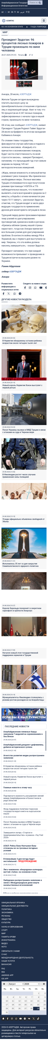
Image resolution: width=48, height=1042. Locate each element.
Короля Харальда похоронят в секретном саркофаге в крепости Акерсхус (21, 609)
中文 (28, 12)
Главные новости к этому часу (17, 787)
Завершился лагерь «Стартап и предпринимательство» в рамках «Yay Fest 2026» (23, 835)
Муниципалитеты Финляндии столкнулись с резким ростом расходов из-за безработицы (23, 698)
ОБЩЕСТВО (6, 919)
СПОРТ (4, 930)
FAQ (3, 969)
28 (31, 1008)
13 (25, 1001)
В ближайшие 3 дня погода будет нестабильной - (20, 860)
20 (25, 1005)
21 (31, 1005)
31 (7, 1012)
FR (15, 12)
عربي (22, 12)
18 (13, 1005)
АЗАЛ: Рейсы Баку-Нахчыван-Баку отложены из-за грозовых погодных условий (20, 848)
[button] (24, 69)
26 (19, 1008)
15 (38, 1001)
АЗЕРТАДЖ (25, 94)
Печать (21, 55)
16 (45, 1001)
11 (13, 1001)
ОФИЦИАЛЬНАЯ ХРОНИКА (13, 903)
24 (7, 1008)
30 (45, 1008)
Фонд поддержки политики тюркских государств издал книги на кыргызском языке (22, 811)
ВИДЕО (4, 943)
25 (13, 1008)
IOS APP (4, 979)
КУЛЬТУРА (5, 922)
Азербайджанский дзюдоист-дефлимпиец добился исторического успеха (23, 746)
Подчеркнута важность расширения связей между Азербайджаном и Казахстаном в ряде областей (23, 798)
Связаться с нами (10, 951)
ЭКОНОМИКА (7, 912)
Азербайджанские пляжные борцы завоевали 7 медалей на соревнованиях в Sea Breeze (23, 734)
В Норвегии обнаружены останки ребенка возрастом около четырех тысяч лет (22, 342)
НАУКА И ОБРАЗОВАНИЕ (12, 927)
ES (18, 12)
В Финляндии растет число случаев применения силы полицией (18, 475)
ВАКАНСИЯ (6, 964)
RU (6, 12)
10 (7, 1001)
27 (25, 1008)
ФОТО (4, 947)
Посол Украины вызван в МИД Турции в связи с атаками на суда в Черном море (24, 431)
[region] (25, 812)
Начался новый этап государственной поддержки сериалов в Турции (20, 654)
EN (9, 12)
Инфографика (8, 940)
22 (38, 1005)
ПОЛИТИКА (6, 909)
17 (7, 1005)
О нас (4, 954)
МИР (5, 32)
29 (38, 1008)
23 (45, 1005)
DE (12, 12)
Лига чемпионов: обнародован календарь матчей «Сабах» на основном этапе (23, 870)
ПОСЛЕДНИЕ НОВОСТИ (17, 726)
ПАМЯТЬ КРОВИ (8, 937)
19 (19, 1005)
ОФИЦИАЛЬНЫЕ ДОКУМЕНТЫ (14, 906)
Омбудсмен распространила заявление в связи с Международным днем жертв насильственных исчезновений (22, 882)
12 (19, 1001)
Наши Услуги (8, 961)
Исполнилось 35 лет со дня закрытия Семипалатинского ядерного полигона (20, 565)
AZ (2, 12)
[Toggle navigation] (43, 20)
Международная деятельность (17, 958)
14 (31, 1001)
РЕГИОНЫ (5, 916)
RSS (3, 972)
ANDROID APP (7, 975)
